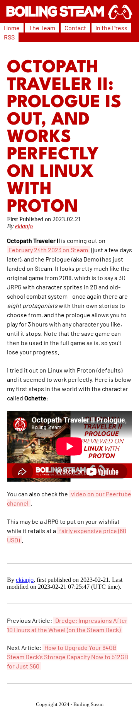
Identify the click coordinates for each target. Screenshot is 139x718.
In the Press (111, 27)
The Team (42, 27)
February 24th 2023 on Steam (48, 249)
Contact (75, 27)
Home (12, 27)
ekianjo (24, 226)
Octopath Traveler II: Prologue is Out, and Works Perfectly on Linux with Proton (64, 137)
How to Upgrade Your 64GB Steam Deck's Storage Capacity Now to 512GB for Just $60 (67, 657)
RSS (9, 37)
